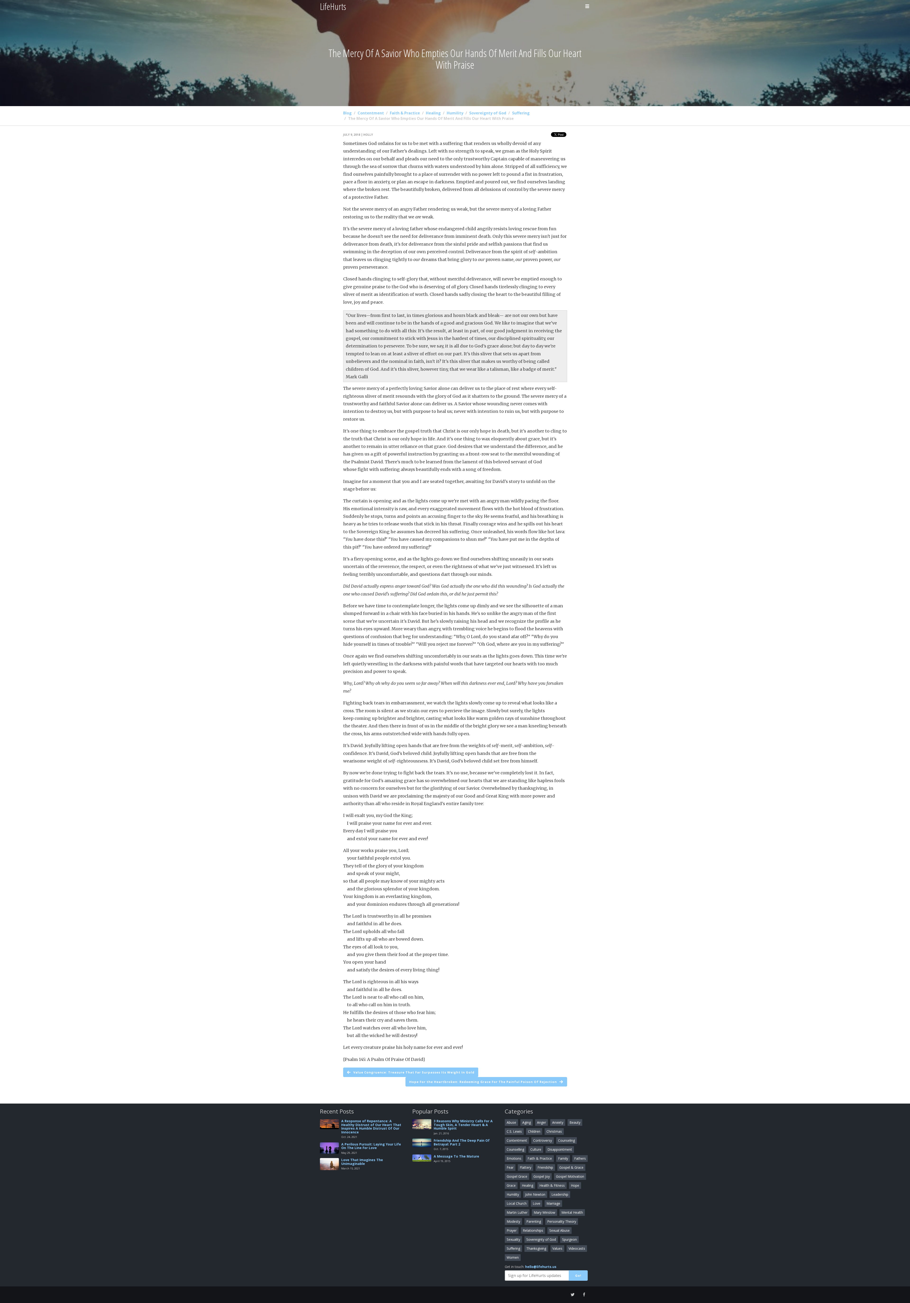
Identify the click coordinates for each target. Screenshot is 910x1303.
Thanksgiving (536, 1248)
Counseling (566, 1140)
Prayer (512, 1230)
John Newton (535, 1194)
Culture (535, 1149)
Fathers (580, 1158)
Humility (455, 113)
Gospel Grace (517, 1176)
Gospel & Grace (571, 1167)
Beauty (574, 1122)
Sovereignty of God (487, 113)
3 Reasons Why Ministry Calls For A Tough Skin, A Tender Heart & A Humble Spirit (463, 1125)
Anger (541, 1122)
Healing (433, 113)
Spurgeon (569, 1239)
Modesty (513, 1221)
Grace (511, 1185)
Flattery (525, 1167)
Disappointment (559, 1149)
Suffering (521, 113)
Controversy (542, 1140)
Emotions (514, 1158)
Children (534, 1131)
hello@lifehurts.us (540, 1266)
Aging (526, 1122)
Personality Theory (561, 1221)
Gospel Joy (541, 1176)
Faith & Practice (405, 113)
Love (536, 1203)
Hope (575, 1185)
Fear (510, 1167)
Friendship (545, 1167)
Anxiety (557, 1122)
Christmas (554, 1131)
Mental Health (572, 1212)
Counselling (515, 1149)
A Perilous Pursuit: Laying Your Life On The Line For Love (371, 1146)
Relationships (533, 1230)
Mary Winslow (544, 1212)
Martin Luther (517, 1212)
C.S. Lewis (514, 1131)
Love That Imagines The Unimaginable (362, 1162)
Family (563, 1158)
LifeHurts (333, 6)
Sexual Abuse (559, 1230)
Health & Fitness (552, 1185)
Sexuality (513, 1239)
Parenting (533, 1221)
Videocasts (577, 1248)
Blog (347, 113)
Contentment (371, 113)
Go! (578, 1275)
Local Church (517, 1203)
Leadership (559, 1194)
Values (557, 1248)
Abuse (511, 1122)
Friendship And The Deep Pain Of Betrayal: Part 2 (462, 1142)
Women (513, 1257)
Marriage (553, 1203)
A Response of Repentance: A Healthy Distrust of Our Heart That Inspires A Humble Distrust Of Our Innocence (371, 1126)
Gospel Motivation (570, 1176)
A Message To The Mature (456, 1156)
